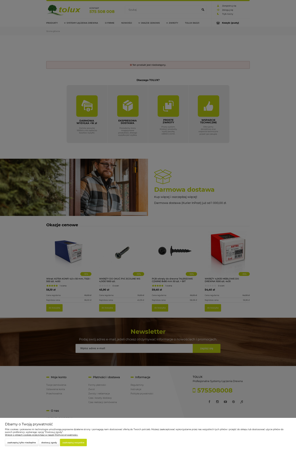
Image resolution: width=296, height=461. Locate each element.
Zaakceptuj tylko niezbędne (21, 442)
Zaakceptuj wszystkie (73, 442)
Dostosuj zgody (49, 442)
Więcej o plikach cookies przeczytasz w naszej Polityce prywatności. (41, 435)
